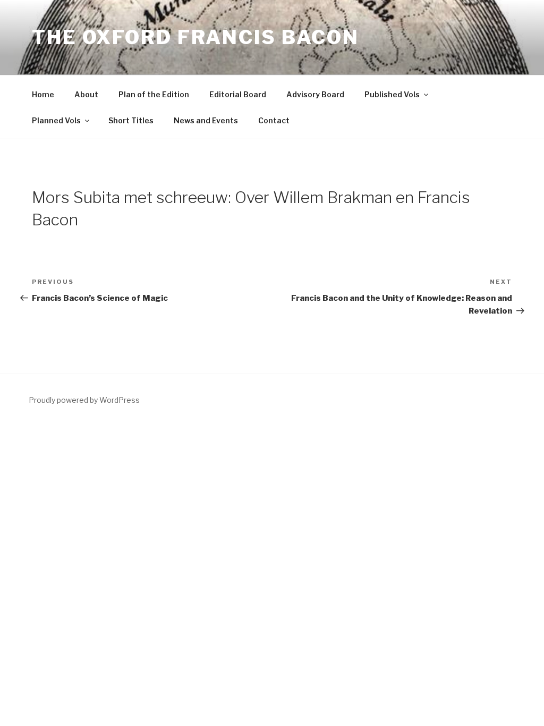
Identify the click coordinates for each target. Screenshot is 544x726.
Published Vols (392, 94)
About (86, 94)
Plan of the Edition (153, 94)
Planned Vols (56, 120)
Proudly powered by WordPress (84, 399)
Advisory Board (315, 94)
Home (43, 94)
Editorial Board (237, 94)
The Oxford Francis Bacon (195, 37)
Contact (274, 120)
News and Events (206, 120)
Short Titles (131, 120)
